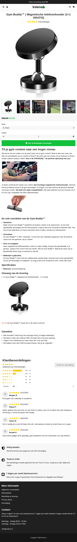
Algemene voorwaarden (10, 490)
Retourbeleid (6, 493)
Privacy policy (7, 500)
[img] (14, 393)
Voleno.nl (43, 537)
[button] (32, 22)
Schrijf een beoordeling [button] (64, 365)
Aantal (4, 133)
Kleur (4, 124)
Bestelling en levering (10, 496)
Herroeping (6, 503)
